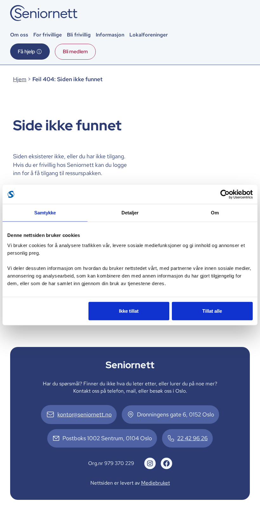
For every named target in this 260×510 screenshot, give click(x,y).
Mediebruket (155, 483)
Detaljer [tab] (130, 212)
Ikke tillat (129, 310)
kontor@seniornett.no (84, 414)
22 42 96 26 (192, 438)
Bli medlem (75, 51)
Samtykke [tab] (45, 212)
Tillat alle (212, 310)
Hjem (19, 79)
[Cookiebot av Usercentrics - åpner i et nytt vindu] (225, 194)
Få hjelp (26, 51)
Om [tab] (215, 212)
